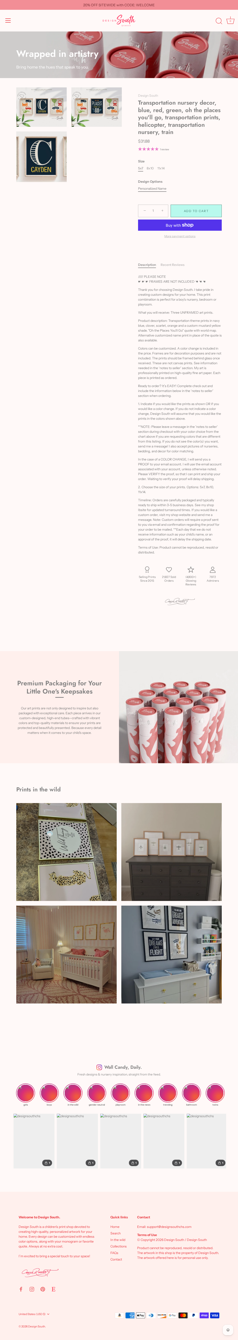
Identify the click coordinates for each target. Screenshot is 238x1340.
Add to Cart (196, 211)
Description (147, 265)
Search (115, 1233)
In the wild (117, 1240)
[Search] (219, 21)
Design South (148, 95)
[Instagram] (32, 1289)
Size (141, 161)
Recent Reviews (173, 265)
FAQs (114, 1253)
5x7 (140, 168)
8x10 (150, 168)
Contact (116, 1259)
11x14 (161, 168)
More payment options (179, 236)
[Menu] (8, 20)
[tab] (149, 264)
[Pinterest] (42, 1289)
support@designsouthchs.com (169, 1227)
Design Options (150, 182)
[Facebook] (21, 1289)
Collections (118, 1246)
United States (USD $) (32, 1314)
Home (114, 1227)
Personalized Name (152, 189)
